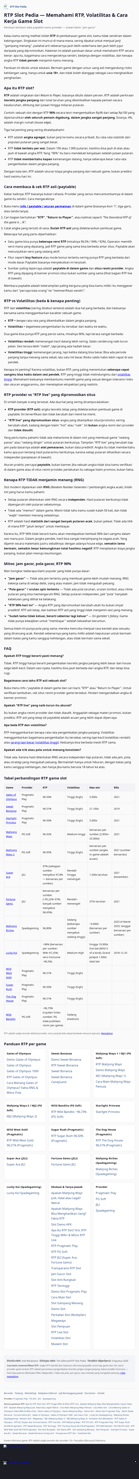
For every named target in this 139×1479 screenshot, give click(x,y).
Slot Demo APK (61, 1224)
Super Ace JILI (16, 1164)
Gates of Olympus (19, 1065)
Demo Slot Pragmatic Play (69, 1291)
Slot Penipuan (60, 1326)
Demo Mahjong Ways (110, 1070)
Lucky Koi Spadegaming (23, 1193)
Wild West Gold (9, 973)
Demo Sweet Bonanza (66, 1060)
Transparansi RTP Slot (66, 1268)
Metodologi (107, 1033)
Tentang (19, 1393)
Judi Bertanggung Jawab (71, 1393)
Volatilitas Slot (61, 1338)
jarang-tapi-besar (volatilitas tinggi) (35, 742)
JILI (98, 1205)
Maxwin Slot (59, 1344)
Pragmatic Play (106, 1193)
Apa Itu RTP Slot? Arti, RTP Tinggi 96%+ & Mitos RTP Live (69, 1235)
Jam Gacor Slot (61, 1274)
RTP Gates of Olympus (22, 1077)
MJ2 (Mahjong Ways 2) (22, 1116)
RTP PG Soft (59, 1252)
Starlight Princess (108, 1112)
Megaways (58, 1321)
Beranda (8, 1393)
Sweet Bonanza (61, 1071)
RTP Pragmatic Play (64, 1246)
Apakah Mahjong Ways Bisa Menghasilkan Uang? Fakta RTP (68, 1213)
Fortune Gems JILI (63, 1164)
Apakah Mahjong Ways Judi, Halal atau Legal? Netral (67, 1198)
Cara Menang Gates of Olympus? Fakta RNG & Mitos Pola (22, 1088)
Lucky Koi (11, 952)
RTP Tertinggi (60, 1286)
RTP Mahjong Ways (109, 1064)
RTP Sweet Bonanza (64, 1065)
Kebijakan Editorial (47, 1393)
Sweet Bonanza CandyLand (41, 1433)
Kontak (101, 1393)
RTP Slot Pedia (18, 6)
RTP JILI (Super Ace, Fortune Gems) (30, 1422)
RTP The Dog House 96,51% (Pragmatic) (76, 1426)
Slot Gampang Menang (67, 1303)
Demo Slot (58, 1309)
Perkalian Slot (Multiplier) (68, 1315)
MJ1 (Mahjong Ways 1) (111, 1076)
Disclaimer (90, 1393)
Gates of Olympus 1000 (23, 1071)
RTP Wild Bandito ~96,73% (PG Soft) (112, 1426)
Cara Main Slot (61, 1297)
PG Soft (101, 1199)
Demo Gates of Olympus (23, 1060)
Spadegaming (105, 1210)
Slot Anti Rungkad (63, 1280)
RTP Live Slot (59, 1332)
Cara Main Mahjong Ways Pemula (76, 1407)
